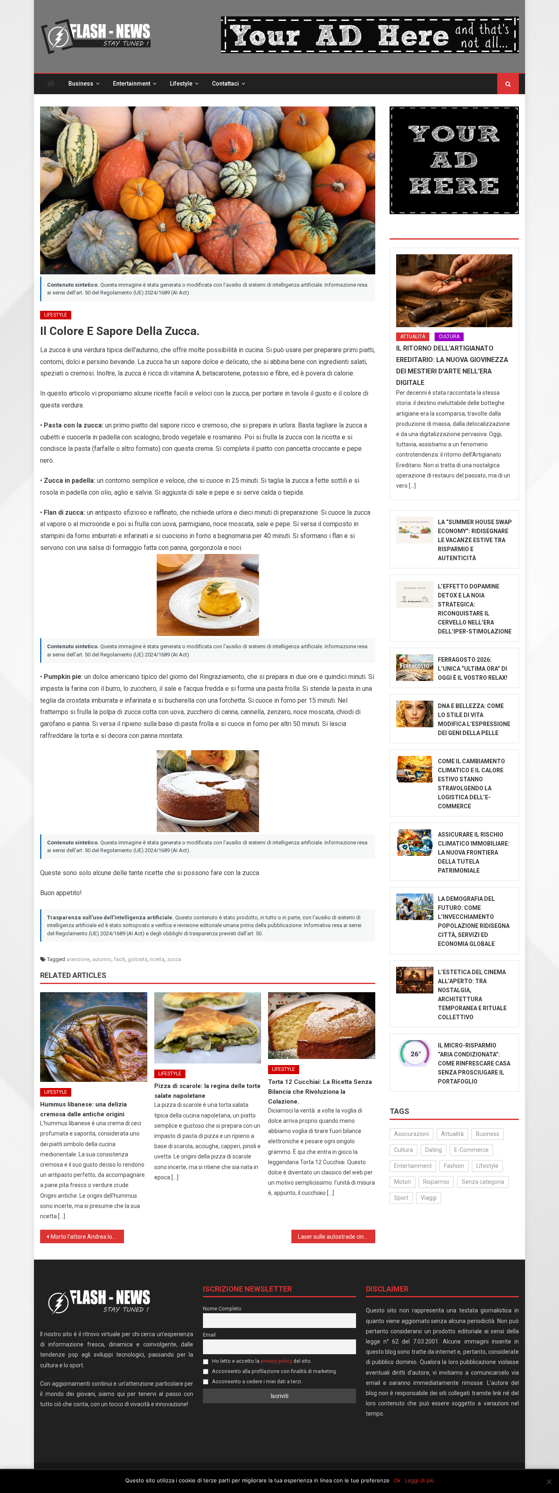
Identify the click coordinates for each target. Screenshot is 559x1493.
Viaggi (429, 1197)
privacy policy (276, 1361)
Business (80, 83)
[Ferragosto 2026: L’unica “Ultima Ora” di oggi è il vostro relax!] (414, 667)
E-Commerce (471, 1150)
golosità (137, 959)
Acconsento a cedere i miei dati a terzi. (256, 1381)
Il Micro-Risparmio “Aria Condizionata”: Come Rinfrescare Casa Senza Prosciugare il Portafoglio (474, 1063)
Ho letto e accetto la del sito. (261, 1361)
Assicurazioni (411, 1134)
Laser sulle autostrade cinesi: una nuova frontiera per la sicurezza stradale (336, 1236)
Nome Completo (222, 1308)
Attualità (412, 336)
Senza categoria (483, 1182)
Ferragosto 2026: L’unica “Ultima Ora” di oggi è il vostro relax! (472, 668)
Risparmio (436, 1182)
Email (209, 1335)
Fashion (454, 1166)
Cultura (449, 336)
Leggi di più (419, 1480)
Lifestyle (181, 83)
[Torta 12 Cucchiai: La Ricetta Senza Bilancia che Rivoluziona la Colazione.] (321, 1025)
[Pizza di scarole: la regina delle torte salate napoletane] (207, 1027)
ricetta (157, 959)
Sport (401, 1197)
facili (119, 959)
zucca (174, 959)
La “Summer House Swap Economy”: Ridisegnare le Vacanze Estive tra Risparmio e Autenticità (475, 540)
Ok (397, 1480)
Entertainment (131, 83)
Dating (433, 1150)
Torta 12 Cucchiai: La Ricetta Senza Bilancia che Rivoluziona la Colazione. (320, 1091)
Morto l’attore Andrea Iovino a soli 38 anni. (87, 1236)
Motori (402, 1182)
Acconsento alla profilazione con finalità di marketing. (274, 1371)
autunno (101, 959)
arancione (78, 959)
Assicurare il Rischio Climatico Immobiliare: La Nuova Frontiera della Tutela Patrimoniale (473, 852)
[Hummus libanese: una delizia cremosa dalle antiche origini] (93, 1037)
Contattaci (225, 83)
